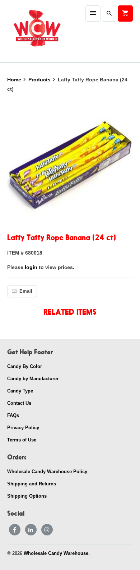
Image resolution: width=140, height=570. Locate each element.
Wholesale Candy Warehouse (56, 553)
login (31, 267)
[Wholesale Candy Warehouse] (36, 31)
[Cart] (125, 13)
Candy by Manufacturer (33, 378)
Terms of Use (21, 440)
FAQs (13, 415)
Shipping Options (27, 496)
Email (25, 291)
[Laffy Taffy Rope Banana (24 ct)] (70, 163)
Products (40, 79)
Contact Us (19, 403)
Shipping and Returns (31, 483)
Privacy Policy (23, 427)
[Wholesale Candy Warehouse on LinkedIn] (31, 529)
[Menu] (93, 13)
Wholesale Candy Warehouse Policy (47, 471)
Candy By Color (24, 366)
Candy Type (20, 391)
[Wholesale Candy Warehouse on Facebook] (14, 529)
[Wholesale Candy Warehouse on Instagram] (47, 529)
